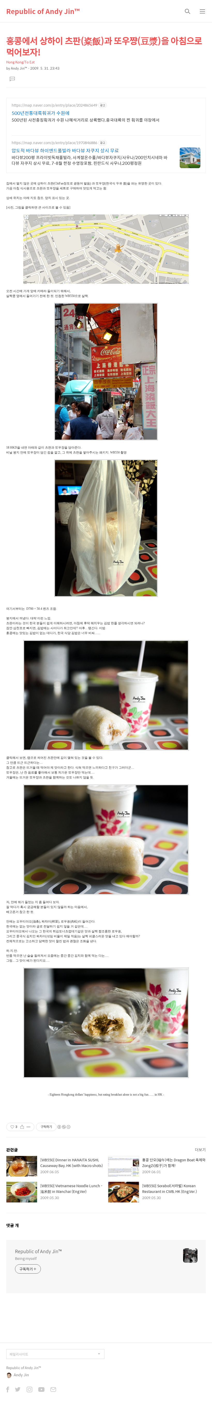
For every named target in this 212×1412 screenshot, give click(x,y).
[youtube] (41, 1390)
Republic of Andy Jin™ (43, 11)
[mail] (53, 1390)
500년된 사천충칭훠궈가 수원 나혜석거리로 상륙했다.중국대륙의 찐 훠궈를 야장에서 (86, 120)
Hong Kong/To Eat (20, 62)
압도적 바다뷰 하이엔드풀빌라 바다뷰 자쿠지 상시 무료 (65, 150)
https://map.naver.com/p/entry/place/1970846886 (54, 142)
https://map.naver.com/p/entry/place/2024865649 (54, 105)
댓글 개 (12, 1225)
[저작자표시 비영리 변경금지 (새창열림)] (64, 1127)
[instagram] (29, 1390)
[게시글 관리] (28, 1127)
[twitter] (18, 1390)
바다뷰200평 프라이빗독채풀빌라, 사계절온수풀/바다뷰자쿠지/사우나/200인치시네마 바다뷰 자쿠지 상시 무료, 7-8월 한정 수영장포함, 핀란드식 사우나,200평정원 (90, 160)
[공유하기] (22, 1127)
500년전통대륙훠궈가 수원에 (41, 113)
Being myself (26, 1258)
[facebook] (7, 1390)
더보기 (200, 1150)
